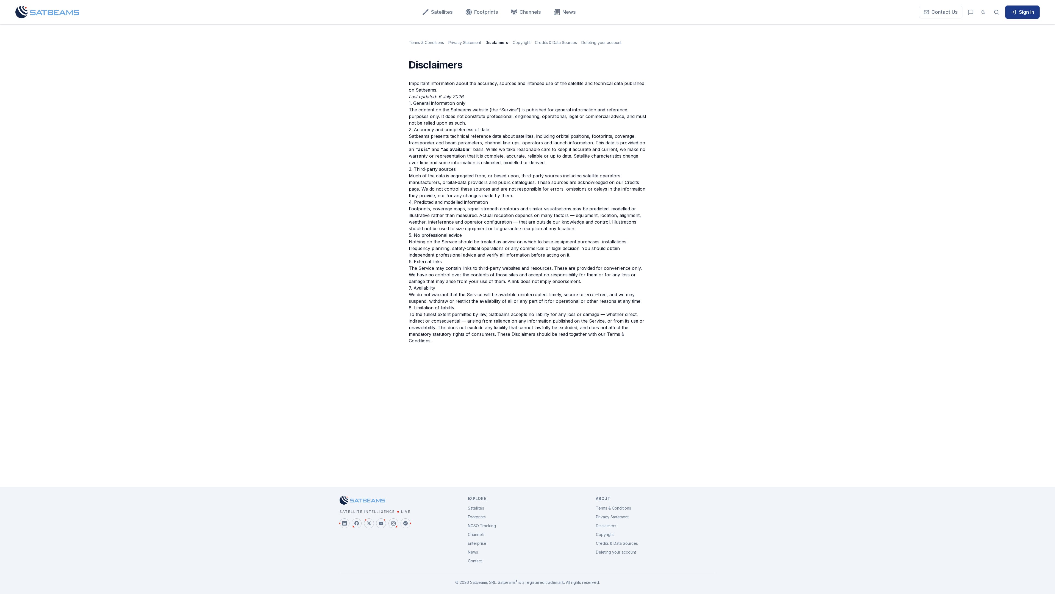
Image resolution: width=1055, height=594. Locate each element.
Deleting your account (601, 42)
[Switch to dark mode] (983, 12)
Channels (530, 12)
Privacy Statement (464, 42)
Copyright (522, 42)
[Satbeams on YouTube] (381, 523)
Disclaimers (496, 42)
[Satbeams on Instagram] (393, 523)
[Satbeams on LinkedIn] (344, 523)
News (569, 12)
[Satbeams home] (47, 12)
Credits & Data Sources (556, 42)
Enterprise (477, 543)
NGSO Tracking (482, 525)
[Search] (996, 12)
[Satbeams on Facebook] (357, 523)
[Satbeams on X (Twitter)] (369, 523)
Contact (475, 561)
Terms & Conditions (426, 42)
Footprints (486, 12)
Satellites (442, 12)
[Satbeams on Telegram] (405, 523)
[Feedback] (971, 12)
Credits (632, 182)
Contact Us (944, 12)
